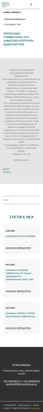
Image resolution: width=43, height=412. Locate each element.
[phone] (40, 4)
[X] (24, 200)
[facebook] (21, 392)
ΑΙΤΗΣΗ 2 (7, 172)
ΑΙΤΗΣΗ (6, 169)
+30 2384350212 (31, 381)
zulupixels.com (35, 408)
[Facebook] (18, 200)
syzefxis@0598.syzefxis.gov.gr (21, 384)
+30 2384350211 (11, 381)
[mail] (36, 4)
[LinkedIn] (31, 200)
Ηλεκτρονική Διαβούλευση (14, 19)
